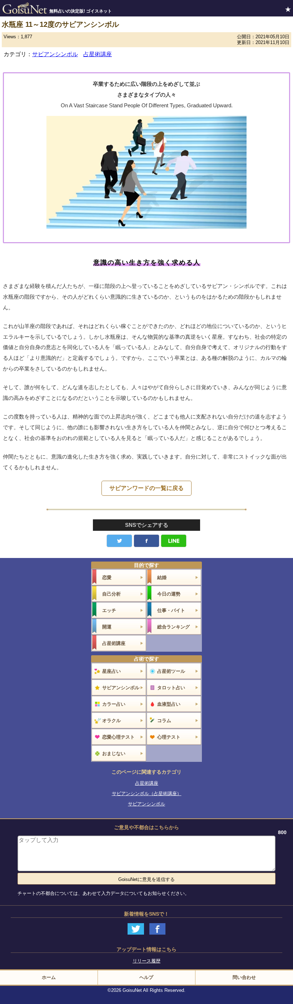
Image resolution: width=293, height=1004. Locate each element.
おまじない (113, 753)
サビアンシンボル (55, 54)
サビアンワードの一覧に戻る (146, 488)
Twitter (119, 541)
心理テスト (168, 737)
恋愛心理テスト (118, 737)
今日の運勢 (168, 594)
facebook (146, 541)
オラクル (111, 720)
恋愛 (106, 577)
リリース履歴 (146, 961)
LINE (173, 541)
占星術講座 (97, 54)
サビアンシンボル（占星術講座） (147, 793)
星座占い (111, 671)
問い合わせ (244, 977)
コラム (164, 720)
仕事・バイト (171, 610)
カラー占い (113, 704)
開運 (106, 627)
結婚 (162, 577)
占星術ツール (171, 671)
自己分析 (111, 594)
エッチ (109, 610)
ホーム (49, 977)
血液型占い (168, 704)
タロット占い (171, 687)
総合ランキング (173, 627)
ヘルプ (146, 977)
